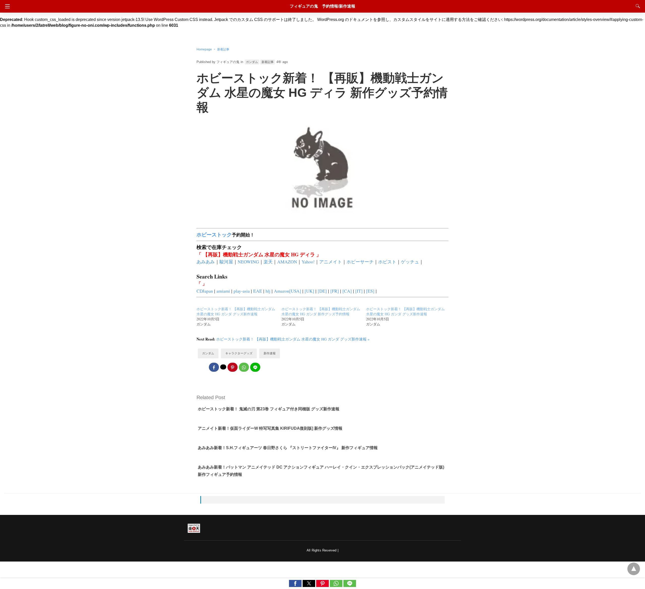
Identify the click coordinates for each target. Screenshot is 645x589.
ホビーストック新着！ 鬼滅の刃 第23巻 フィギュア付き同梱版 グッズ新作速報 (268, 409)
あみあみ (206, 262)
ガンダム (252, 62)
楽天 (268, 262)
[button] (295, 583)
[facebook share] (214, 367)
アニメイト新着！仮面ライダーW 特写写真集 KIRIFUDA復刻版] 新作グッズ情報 (270, 428)
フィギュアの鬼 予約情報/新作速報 (322, 6)
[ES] (370, 291)
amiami (223, 291)
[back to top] (633, 569)
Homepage (204, 49)
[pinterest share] (233, 367)
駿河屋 (226, 262)
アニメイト (330, 262)
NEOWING (248, 262)
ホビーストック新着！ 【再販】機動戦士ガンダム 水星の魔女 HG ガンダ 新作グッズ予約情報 (320, 311)
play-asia (242, 291)
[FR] (334, 291)
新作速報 (270, 353)
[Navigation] (6, 6)
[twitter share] (223, 366)
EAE (257, 291)
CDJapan (205, 291)
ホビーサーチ (360, 262)
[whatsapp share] (244, 367)
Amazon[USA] (287, 291)
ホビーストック (214, 234)
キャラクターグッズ (238, 353)
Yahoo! (308, 262)
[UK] (309, 291)
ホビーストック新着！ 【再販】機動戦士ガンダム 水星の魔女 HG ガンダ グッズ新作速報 (236, 311)
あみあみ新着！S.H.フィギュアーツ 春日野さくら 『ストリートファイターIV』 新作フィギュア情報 (288, 448)
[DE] (322, 291)
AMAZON (287, 262)
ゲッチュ (410, 262)
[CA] (347, 291)
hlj (268, 291)
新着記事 (223, 49)
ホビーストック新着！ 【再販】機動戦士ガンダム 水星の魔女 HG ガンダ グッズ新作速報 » (293, 339)
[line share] (255, 367)
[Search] (636, 6)
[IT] (359, 291)
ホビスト (387, 262)
